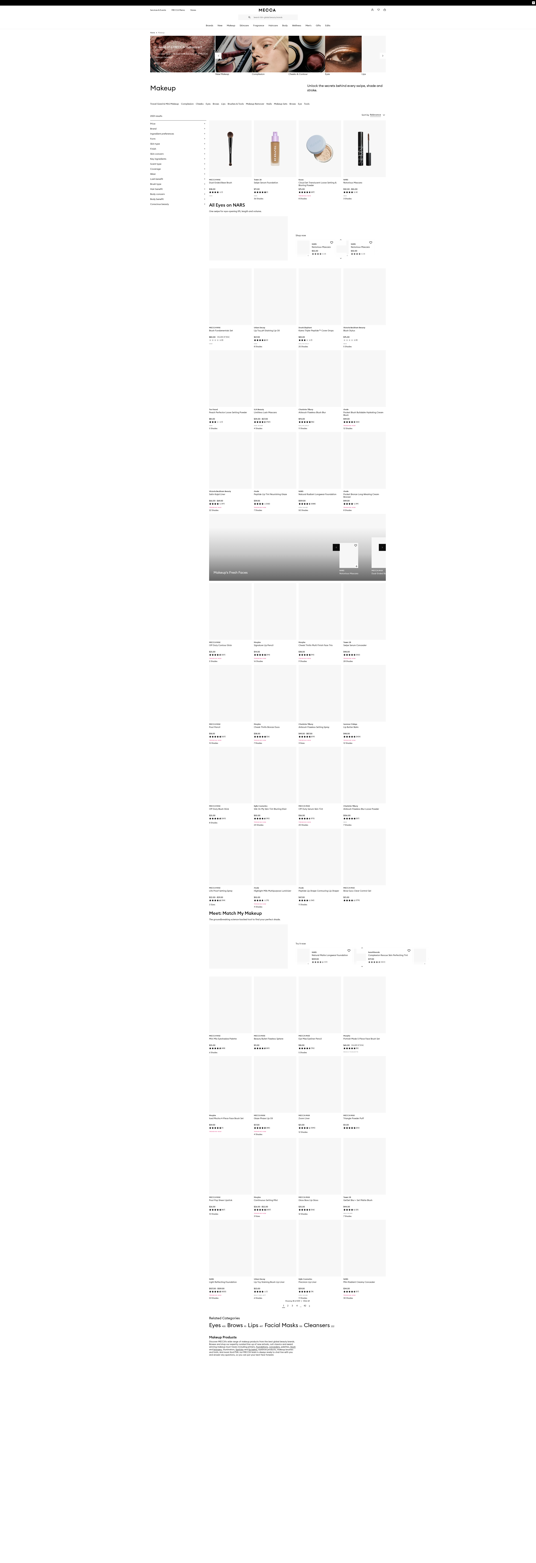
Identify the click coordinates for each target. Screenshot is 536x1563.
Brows (216, 103)
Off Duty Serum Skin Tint (311, 809)
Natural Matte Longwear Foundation (330, 955)
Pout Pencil (214, 727)
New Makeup (222, 74)
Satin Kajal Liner (217, 494)
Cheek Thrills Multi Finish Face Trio (316, 645)
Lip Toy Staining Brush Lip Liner (269, 1282)
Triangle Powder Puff (353, 1118)
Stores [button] (193, 10)
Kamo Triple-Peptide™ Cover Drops (316, 330)
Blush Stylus (349, 330)
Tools (306, 103)
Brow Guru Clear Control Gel (357, 890)
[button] (377, 115)
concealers (274, 1347)
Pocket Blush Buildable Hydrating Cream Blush (363, 413)
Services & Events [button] (158, 10)
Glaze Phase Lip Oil (263, 1118)
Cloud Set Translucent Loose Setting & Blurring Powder (318, 184)
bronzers (217, 1349)
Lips (364, 74)
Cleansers (317, 1325)
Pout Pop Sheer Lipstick (220, 1200)
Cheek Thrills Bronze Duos (267, 727)
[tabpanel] (268, 711)
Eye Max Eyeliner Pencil (310, 1038)
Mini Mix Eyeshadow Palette (223, 1038)
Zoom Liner (304, 1118)
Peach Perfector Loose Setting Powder (228, 412)
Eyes (327, 74)
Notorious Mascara (352, 182)
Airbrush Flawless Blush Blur (312, 412)
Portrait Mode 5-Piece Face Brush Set (361, 1038)
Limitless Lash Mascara (265, 412)
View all (306, 1301)
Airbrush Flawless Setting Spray (314, 727)
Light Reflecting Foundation (223, 1282)
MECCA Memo (178, 10)
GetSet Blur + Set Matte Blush (357, 1200)
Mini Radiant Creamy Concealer (359, 1282)
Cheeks (200, 103)
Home (152, 33)
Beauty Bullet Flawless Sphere (268, 1038)
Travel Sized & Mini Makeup (164, 103)
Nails (269, 103)
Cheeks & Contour (298, 74)
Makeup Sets (280, 103)
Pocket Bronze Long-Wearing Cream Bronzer (361, 495)
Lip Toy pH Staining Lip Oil (267, 330)
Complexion (258, 74)
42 (305, 1305)
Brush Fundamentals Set (221, 330)
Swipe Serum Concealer (355, 645)
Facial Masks (281, 1325)
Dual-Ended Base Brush (220, 182)
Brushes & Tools (236, 103)
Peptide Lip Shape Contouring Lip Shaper (319, 890)
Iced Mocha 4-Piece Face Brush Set (226, 1118)
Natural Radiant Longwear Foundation (317, 494)
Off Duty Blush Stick (219, 809)
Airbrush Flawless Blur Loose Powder (361, 809)
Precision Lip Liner (307, 1282)
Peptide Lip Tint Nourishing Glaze (270, 494)
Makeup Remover (255, 103)
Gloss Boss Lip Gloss (308, 1200)
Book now (160, 62)
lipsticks (240, 1349)
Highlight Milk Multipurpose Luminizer (272, 890)
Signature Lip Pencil (263, 645)
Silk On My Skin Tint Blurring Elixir (270, 809)
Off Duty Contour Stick (220, 645)
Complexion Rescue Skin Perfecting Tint (388, 955)
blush (293, 1347)
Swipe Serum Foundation (266, 182)
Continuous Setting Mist (266, 1200)
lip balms (252, 1349)
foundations (262, 1347)
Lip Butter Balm (350, 727)
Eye (300, 103)
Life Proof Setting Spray (220, 890)
